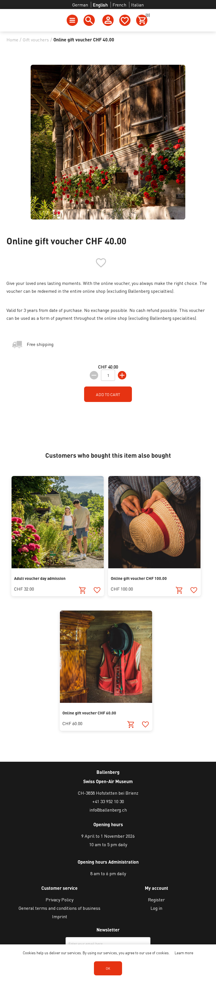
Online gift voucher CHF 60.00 (89, 712)
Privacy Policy (59, 899)
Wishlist (124, 20)
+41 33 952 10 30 (108, 801)
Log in (156, 908)
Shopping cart (146, 16)
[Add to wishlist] (97, 590)
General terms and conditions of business (59, 908)
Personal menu (108, 20)
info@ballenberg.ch (108, 810)
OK (108, 968)
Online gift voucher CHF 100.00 (139, 578)
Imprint (59, 916)
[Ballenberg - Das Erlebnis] (154, 566)
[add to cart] (82, 590)
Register (156, 899)
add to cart (108, 394)
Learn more (184, 952)
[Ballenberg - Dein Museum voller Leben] (58, 566)
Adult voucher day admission (40, 578)
